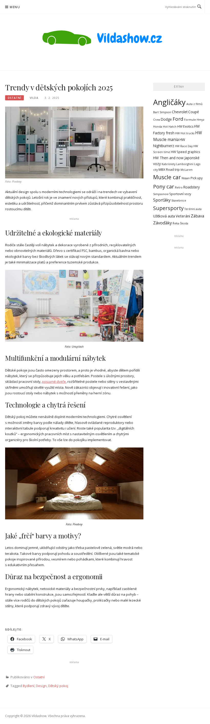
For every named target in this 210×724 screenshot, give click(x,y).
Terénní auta (193, 209)
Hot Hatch (169, 126)
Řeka (176, 223)
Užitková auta (164, 216)
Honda (157, 126)
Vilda (34, 98)
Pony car (163, 186)
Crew (156, 119)
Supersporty (168, 208)
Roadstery (191, 187)
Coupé (193, 111)
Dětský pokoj (58, 685)
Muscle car (167, 177)
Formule (190, 119)
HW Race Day (184, 146)
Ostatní (14, 98)
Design (41, 685)
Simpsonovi (161, 194)
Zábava (197, 216)
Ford (178, 119)
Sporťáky (162, 200)
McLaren (187, 170)
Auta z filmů (194, 104)
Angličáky (169, 102)
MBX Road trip (169, 169)
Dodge (166, 119)
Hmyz (200, 119)
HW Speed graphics (185, 152)
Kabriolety (168, 164)
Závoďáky (162, 223)
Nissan (186, 178)
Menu (15, 7)
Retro (179, 187)
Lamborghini (184, 164)
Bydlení (28, 685)
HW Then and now (168, 157)
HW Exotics (185, 126)
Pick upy (197, 178)
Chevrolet (179, 111)
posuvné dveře (54, 381)
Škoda (184, 223)
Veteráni (183, 215)
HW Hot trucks (184, 133)
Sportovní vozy (180, 194)
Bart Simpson (162, 112)
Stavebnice (178, 200)
